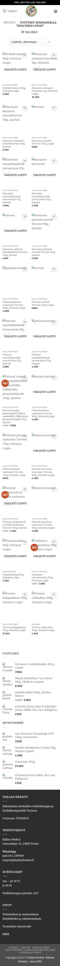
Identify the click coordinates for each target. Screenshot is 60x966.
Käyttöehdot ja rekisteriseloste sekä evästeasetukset (30, 951)
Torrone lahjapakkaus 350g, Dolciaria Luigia (14, 629)
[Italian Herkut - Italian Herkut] (31, 11)
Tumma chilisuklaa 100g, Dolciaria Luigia (43, 629)
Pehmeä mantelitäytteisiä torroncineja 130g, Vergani (41, 359)
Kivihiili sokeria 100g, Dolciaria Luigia (14, 90)
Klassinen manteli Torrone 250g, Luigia (43, 142)
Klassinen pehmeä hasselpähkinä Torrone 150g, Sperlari (15, 252)
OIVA (5, 934)
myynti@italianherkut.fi (18, 860)
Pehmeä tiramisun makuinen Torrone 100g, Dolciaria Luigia (43, 525)
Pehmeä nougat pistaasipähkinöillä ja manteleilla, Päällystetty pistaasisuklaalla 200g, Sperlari (15, 416)
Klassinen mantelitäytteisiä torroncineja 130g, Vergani (41, 198)
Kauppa (25, 947)
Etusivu (10, 22)
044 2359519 (16, 855)
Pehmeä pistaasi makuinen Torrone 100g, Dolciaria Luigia (43, 413)
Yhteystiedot (41, 947)
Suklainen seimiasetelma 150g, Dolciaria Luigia (43, 577)
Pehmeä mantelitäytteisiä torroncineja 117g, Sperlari (11, 359)
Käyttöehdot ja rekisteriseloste (21, 918)
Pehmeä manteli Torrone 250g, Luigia (43, 303)
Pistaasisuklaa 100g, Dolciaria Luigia (13, 576)
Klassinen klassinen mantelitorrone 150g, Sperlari (13, 143)
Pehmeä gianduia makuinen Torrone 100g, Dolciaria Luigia (13, 305)
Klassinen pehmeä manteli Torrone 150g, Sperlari (44, 252)
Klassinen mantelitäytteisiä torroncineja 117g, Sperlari (11, 198)
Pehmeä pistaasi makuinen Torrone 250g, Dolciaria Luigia (14, 472)
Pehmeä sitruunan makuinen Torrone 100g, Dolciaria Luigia (43, 472)
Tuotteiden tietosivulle (16, 926)
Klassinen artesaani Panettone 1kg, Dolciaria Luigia (45, 91)
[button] (9, 11)
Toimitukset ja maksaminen (20, 914)
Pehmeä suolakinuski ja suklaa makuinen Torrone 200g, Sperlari (14, 525)
